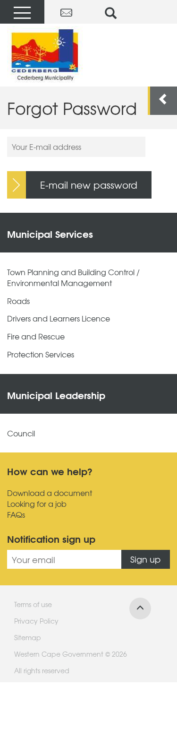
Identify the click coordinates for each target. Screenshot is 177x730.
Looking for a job (37, 503)
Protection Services (40, 354)
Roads (18, 300)
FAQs (16, 514)
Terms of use (33, 604)
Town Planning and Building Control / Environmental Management (73, 277)
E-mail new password (88, 184)
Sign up (145, 559)
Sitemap (27, 637)
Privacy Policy (36, 621)
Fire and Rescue (36, 336)
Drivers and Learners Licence (58, 318)
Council (21, 433)
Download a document (49, 492)
